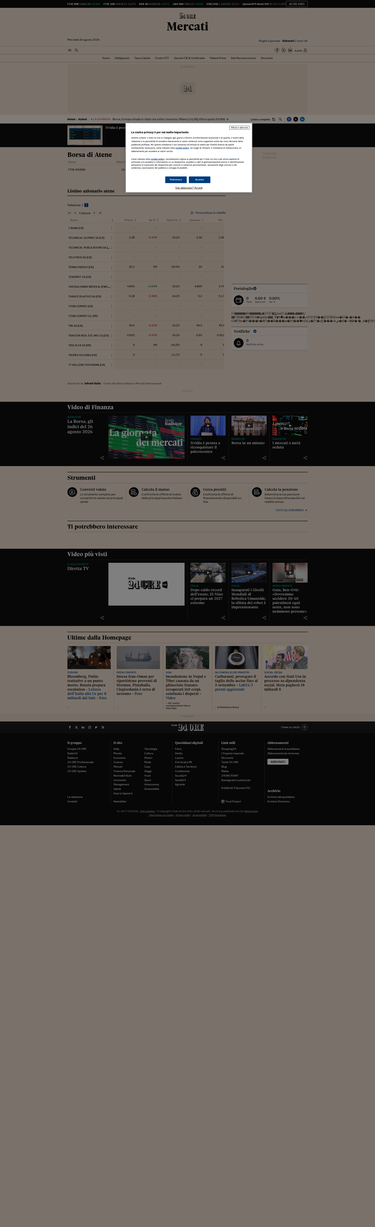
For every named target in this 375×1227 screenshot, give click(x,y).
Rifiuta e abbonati (239, 127)
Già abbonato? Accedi (189, 187)
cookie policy (182, 148)
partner (233, 159)
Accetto (199, 179)
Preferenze (176, 179)
